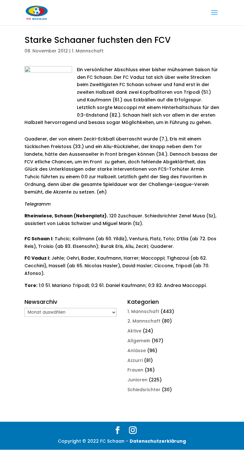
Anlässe (136, 350)
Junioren (137, 380)
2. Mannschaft (143, 321)
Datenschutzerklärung (158, 441)
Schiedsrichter (143, 389)
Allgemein (138, 341)
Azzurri (135, 360)
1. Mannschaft (88, 51)
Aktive (134, 331)
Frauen (135, 370)
